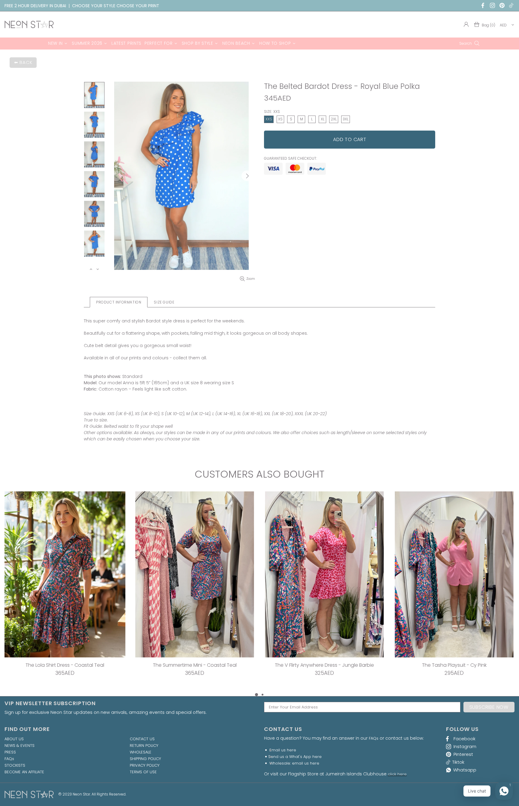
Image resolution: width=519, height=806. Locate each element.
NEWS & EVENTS (20, 745)
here (291, 750)
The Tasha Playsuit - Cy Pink (454, 665)
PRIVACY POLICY (144, 765)
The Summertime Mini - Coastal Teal (195, 665)
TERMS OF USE (143, 772)
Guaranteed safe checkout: (290, 158)
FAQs (9, 758)
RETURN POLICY (144, 745)
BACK (26, 62)
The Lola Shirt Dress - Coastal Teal (65, 665)
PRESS (10, 752)
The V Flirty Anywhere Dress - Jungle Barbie (324, 665)
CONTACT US (142, 739)
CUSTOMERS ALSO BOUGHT (259, 474)
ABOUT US (14, 739)
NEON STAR (29, 24)
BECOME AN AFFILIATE (24, 772)
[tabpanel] (65, 591)
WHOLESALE (140, 752)
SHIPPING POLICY (145, 758)
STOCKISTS (15, 765)
